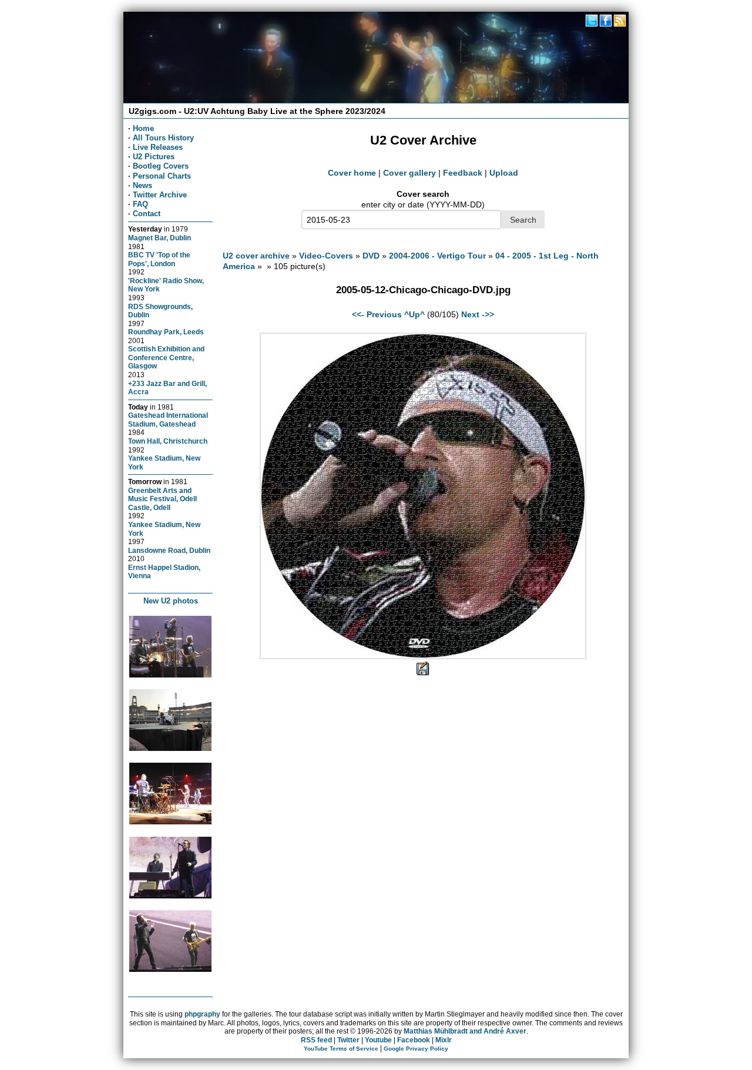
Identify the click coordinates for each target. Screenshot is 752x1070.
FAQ (140, 204)
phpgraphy (202, 1014)
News (142, 185)
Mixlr (443, 1040)
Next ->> (477, 314)
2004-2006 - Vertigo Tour (437, 255)
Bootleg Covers (161, 166)
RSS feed (316, 1040)
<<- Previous (377, 314)
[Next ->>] (423, 656)
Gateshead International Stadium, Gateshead (168, 419)
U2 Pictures (153, 156)
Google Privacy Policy (416, 1048)
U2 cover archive (256, 255)
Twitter (348, 1040)
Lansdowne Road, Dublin (169, 550)
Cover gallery (409, 172)
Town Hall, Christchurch (167, 441)
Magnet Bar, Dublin (159, 237)
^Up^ (414, 314)
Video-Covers (326, 255)
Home (143, 128)
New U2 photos (170, 600)
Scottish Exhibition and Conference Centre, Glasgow (166, 357)
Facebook (413, 1040)
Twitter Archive (160, 194)
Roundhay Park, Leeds (166, 332)
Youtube (378, 1040)
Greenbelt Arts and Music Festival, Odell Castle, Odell (162, 499)
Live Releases (158, 147)
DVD (371, 255)
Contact (146, 213)
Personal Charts (162, 176)
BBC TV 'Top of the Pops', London (159, 259)
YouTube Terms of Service (341, 1048)
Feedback (462, 172)
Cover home (352, 172)
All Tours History (163, 137)
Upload (503, 172)
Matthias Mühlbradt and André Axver (465, 1031)
